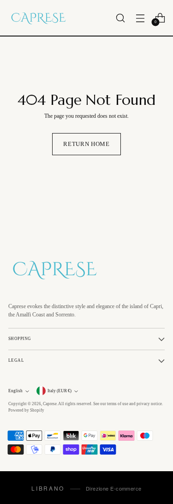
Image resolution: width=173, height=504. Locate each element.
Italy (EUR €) (60, 391)
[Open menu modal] (140, 17)
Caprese (50, 403)
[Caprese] (38, 18)
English (15, 391)
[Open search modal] (120, 17)
